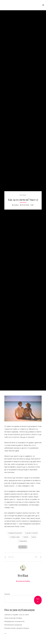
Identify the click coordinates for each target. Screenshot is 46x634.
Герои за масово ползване (13, 618)
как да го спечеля (32, 533)
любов (26, 537)
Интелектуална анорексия (13, 625)
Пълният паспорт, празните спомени (16, 628)
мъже (34, 537)
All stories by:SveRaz (23, 581)
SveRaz (16, 205)
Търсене (7, 594)
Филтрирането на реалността (14, 621)
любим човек (15, 537)
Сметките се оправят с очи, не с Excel (16, 615)
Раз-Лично (23, 195)
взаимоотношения (15, 533)
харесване (23, 541)
